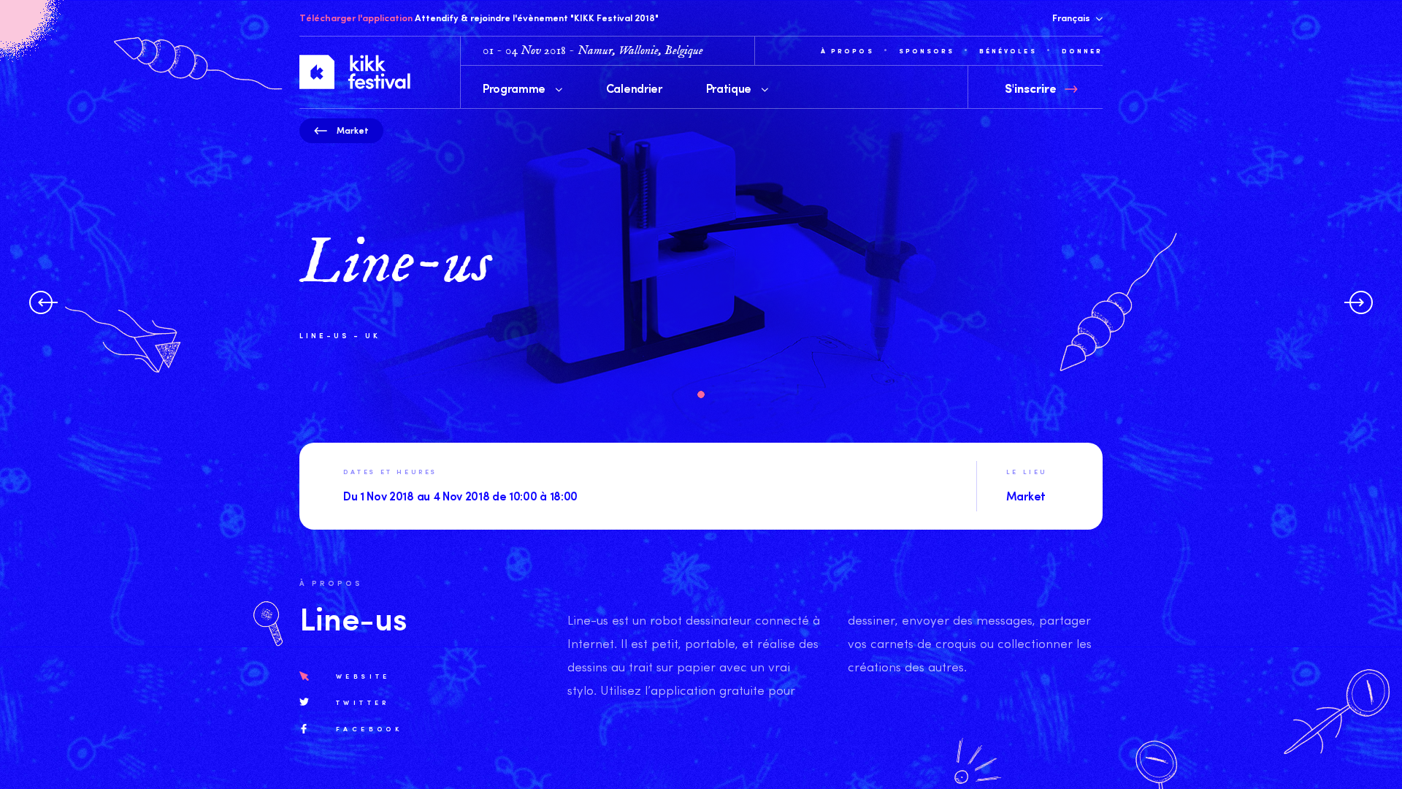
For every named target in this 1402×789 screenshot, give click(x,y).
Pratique (730, 88)
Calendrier (634, 88)
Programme (515, 88)
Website (363, 675)
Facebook (369, 728)
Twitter (363, 702)
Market (353, 130)
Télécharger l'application (356, 17)
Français (1072, 17)
